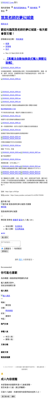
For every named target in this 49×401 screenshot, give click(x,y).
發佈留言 (5, 251)
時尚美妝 (19, 39)
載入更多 (5, 237)
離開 (13, 396)
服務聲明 (24, 369)
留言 (20, 220)
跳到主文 (4, 24)
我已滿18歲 (5, 396)
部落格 (8, 46)
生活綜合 (18, 226)
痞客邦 (15, 220)
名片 (7, 49)
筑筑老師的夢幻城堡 (17, 18)
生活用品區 (19, 229)
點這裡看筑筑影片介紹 (8, 109)
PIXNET (10, 367)
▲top (3, 233)
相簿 (7, 44)
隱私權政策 (40, 367)
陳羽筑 (3, 207)
